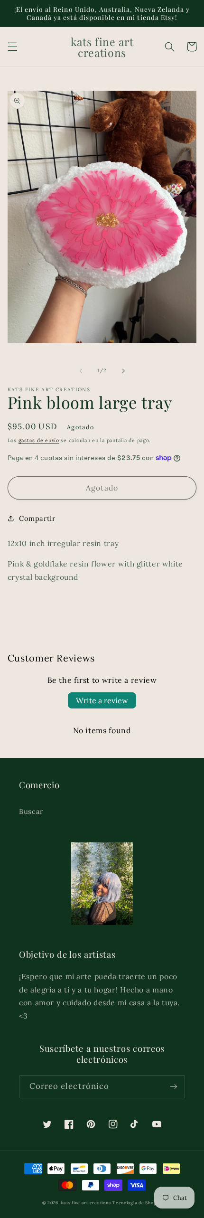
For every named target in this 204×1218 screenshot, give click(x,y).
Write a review (102, 700)
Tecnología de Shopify (137, 1202)
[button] (12, 46)
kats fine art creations (86, 1202)
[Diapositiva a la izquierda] (80, 370)
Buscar (31, 811)
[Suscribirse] (174, 1086)
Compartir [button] (37, 518)
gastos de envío (39, 440)
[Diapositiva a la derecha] (123, 370)
